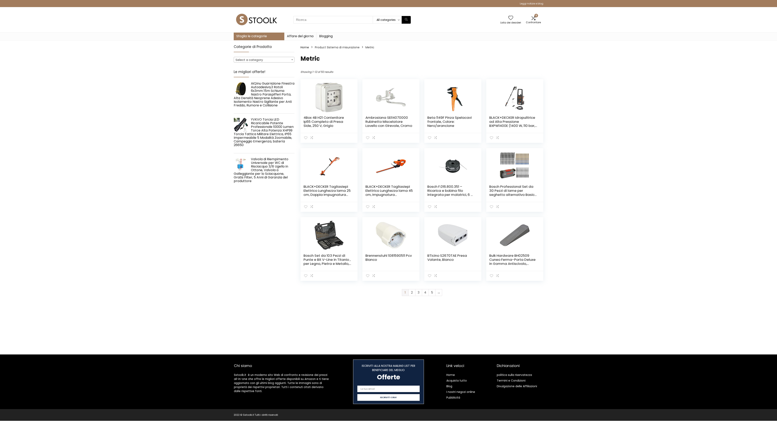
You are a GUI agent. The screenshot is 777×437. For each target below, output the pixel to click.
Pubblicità (453, 398)
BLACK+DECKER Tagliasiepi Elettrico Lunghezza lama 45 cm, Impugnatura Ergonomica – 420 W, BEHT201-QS (389, 194)
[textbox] (264, 60)
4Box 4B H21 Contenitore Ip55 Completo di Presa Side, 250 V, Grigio (324, 121)
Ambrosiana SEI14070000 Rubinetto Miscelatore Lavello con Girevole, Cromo (388, 121)
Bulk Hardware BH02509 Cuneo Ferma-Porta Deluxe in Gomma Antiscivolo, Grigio (512, 261)
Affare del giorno (300, 36)
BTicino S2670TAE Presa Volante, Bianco (447, 257)
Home (304, 47)
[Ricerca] (406, 20)
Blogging (326, 36)
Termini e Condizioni (511, 381)
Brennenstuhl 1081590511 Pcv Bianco (388, 257)
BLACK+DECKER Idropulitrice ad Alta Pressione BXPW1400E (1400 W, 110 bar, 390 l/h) (512, 123)
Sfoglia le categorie (251, 36)
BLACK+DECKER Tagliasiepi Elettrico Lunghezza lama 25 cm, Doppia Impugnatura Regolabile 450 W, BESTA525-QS (327, 194)
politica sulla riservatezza (514, 375)
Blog (449, 386)
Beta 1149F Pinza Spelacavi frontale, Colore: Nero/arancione (449, 121)
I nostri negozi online (460, 392)
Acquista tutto (456, 381)
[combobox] (264, 60)
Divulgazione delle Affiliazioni (517, 386)
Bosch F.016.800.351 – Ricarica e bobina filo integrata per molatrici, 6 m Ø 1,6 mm (450, 192)
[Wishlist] (510, 18)
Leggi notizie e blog (531, 3)
